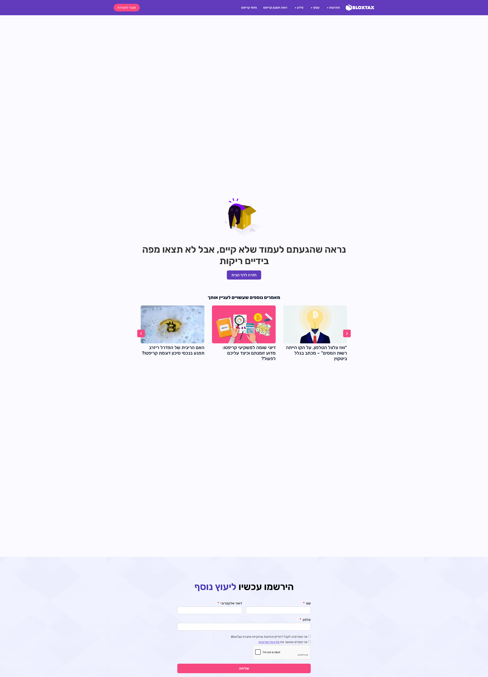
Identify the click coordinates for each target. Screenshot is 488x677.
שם (308, 603)
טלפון (306, 620)
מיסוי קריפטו (249, 7)
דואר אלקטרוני (231, 603)
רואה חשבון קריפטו (275, 7)
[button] (141, 333)
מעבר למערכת (126, 7)
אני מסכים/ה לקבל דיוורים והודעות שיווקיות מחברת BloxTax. (268, 637)
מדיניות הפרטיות (268, 642)
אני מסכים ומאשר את (282, 642)
